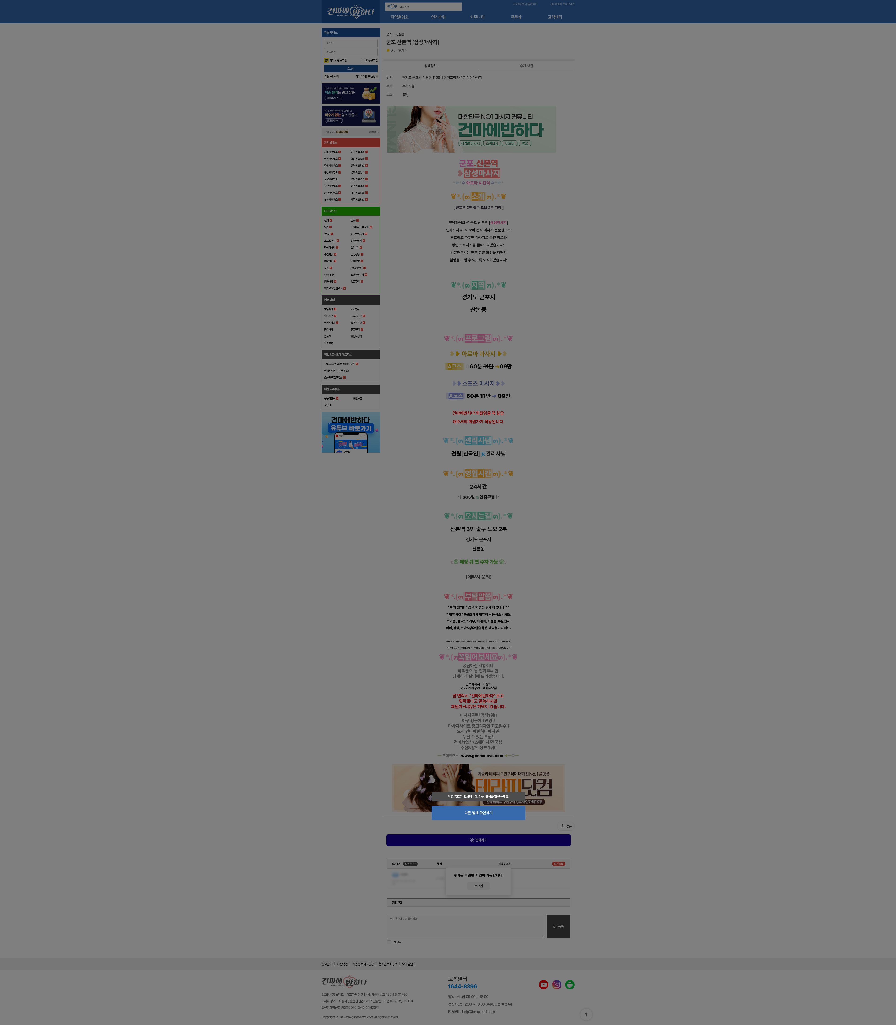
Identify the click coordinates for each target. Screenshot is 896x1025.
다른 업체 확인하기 (479, 813)
